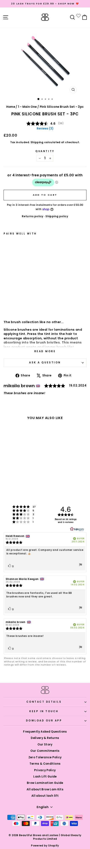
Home (10, 107)
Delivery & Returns (45, 738)
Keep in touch (44, 711)
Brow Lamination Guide (45, 783)
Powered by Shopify (45, 845)
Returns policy (32, 216)
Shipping (37, 142)
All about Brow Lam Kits (45, 789)
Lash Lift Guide (45, 777)
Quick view (24, 305)
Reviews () (45, 129)
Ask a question (45, 362)
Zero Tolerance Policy (45, 757)
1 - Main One (27, 107)
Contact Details (44, 701)
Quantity (44, 151)
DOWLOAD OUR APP (44, 720)
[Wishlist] (78, 15)
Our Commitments (45, 751)
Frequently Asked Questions (45, 732)
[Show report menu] (80, 565)
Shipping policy (56, 216)
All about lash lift (45, 796)
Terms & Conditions (45, 764)
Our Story (44, 745)
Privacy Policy (45, 770)
